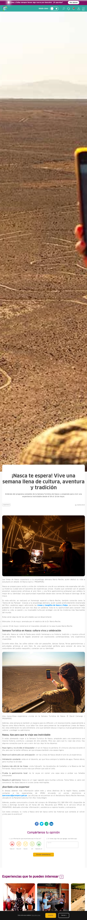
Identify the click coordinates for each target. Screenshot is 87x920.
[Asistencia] (68, 8)
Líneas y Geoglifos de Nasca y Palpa (52, 605)
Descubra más (36, 915)
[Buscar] (63, 8)
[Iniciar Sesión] (78, 8)
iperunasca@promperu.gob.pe (14, 795)
